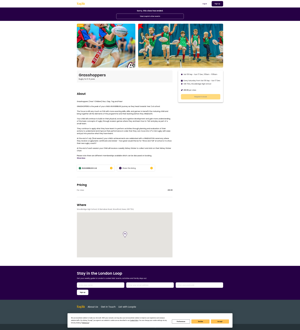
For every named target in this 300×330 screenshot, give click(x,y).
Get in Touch (108, 306)
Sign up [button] (217, 4)
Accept (220, 321)
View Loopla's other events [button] (150, 16)
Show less (81, 158)
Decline (200, 321)
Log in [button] (204, 4)
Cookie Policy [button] (134, 320)
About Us (93, 306)
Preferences (181, 321)
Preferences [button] (85, 323)
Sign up (82, 292)
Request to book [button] (200, 97)
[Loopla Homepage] (81, 4)
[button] (125, 234)
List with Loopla (127, 306)
